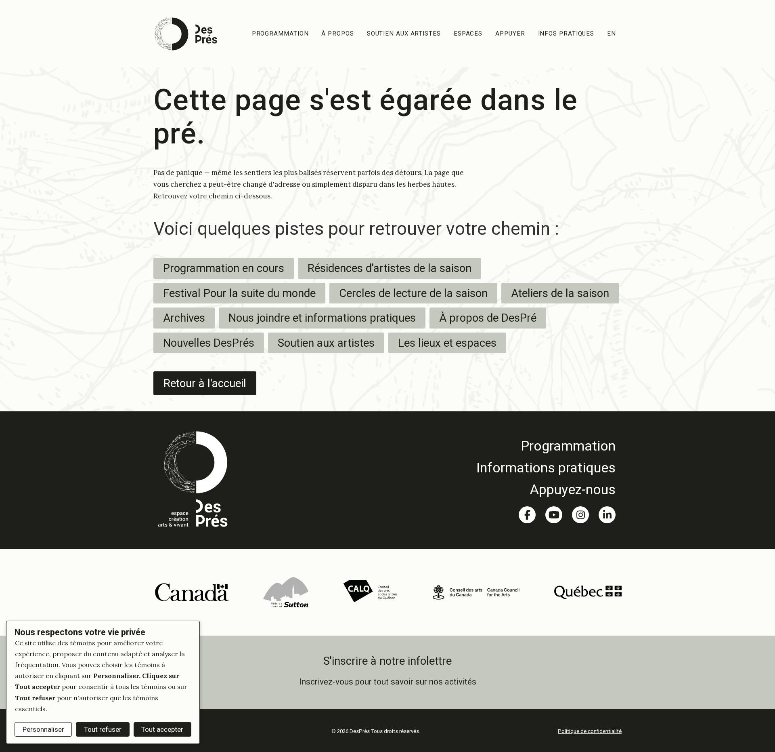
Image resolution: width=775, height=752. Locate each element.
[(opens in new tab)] (191, 591)
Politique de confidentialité (590, 731)
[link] (546, 446)
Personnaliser (43, 729)
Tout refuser (102, 729)
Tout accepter (162, 729)
